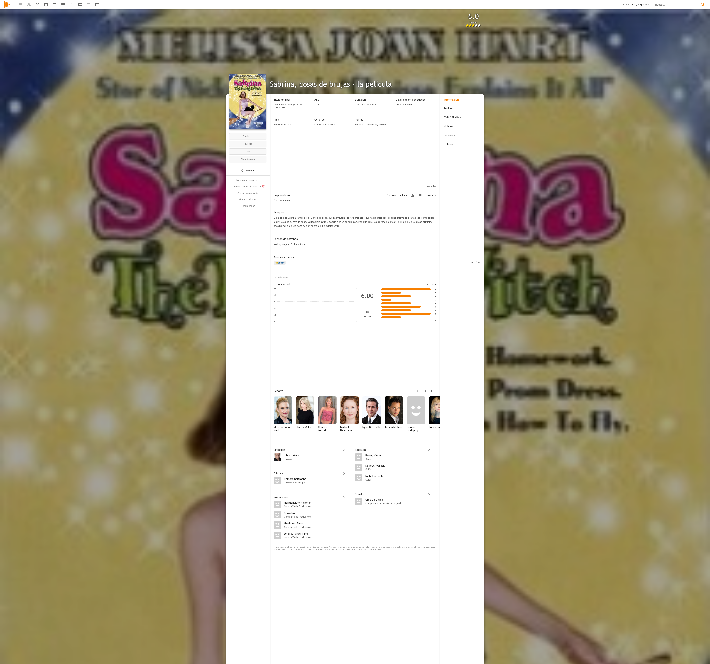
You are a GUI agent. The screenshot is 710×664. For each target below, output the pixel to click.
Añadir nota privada (247, 193)
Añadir (301, 244)
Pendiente (248, 136)
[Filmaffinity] (280, 265)
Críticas (448, 144)
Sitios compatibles (397, 195)
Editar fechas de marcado (249, 186)
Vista (248, 151)
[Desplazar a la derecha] (425, 391)
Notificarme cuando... (247, 180)
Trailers (448, 108)
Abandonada (248, 159)
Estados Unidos (282, 124)
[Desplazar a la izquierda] (418, 391)
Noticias (449, 126)
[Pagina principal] (7, 7)
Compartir (249, 170)
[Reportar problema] (412, 195)
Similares (449, 135)
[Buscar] (703, 4)
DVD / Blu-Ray (452, 117)
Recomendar (248, 206)
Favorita (248, 143)
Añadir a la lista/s (248, 199)
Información (451, 99)
